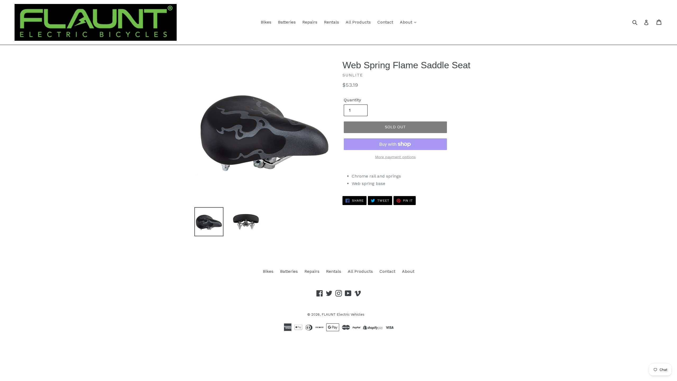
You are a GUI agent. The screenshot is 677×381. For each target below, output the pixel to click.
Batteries (287, 22)
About (407, 22)
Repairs (309, 22)
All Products (358, 22)
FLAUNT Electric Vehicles (343, 314)
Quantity (352, 99)
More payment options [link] (395, 157)
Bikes (266, 22)
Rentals (331, 22)
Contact (385, 22)
